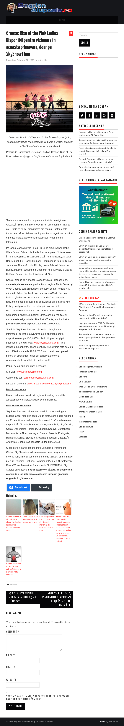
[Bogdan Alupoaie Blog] (40, 8)
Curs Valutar (85, 382)
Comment (13, 632)
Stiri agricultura (86, 427)
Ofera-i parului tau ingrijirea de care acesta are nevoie (30, 519)
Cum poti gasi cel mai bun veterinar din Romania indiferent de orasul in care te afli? (46, 523)
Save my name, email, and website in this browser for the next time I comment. (38, 698)
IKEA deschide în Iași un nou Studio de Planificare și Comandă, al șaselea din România (97, 307)
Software (83, 437)
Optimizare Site (86, 397)
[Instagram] (112, 115)
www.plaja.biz (85, 402)
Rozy (81, 432)
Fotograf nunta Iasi (88, 372)
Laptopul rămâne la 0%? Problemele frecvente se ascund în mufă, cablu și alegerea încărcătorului (96, 326)
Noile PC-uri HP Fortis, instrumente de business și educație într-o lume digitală (56, 599)
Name (10, 655)
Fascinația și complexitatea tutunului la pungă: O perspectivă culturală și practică (97, 151)
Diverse (13, 584)
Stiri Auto (83, 377)
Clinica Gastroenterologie (91, 407)
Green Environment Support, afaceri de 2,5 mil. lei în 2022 (22, 597)
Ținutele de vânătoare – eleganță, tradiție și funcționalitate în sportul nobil (96, 249)
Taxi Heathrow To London (91, 392)
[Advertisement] (39, 187)
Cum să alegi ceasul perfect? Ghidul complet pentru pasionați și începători (97, 260)
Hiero (102, 721)
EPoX (81, 246)
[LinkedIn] (97, 115)
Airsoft (82, 417)
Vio (80, 238)
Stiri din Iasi (91, 298)
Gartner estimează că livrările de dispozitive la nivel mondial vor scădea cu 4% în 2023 (13, 523)
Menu (62, 20)
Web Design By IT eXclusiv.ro (93, 387)
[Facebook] (89, 115)
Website (11, 680)
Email (10, 667)
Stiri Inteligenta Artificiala (90, 367)
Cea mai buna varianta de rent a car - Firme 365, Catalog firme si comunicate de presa (97, 271)
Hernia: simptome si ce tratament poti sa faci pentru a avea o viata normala (13, 569)
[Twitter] (82, 115)
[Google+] (104, 115)
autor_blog (43, 60)
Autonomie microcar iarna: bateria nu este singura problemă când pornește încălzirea (97, 337)
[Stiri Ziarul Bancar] (98, 205)
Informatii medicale (88, 422)
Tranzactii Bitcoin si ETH (90, 412)
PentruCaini (84, 282)
